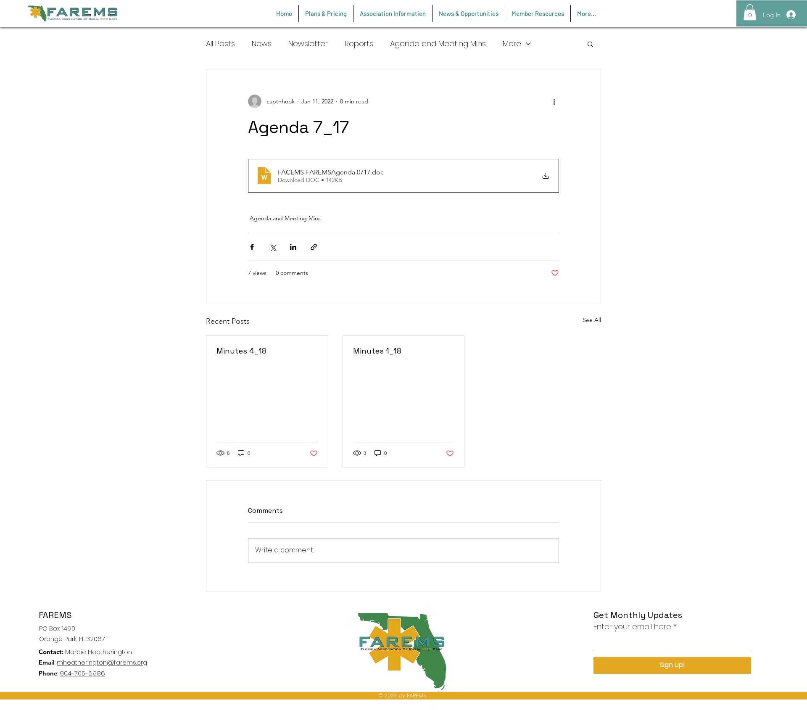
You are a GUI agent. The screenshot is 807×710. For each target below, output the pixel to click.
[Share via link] (314, 247)
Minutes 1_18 (377, 351)
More (512, 43)
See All (592, 320)
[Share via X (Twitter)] (273, 247)
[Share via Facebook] (252, 247)
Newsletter (308, 43)
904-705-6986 (82, 673)
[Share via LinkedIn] (293, 247)
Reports (359, 43)
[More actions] (554, 101)
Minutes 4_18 (241, 351)
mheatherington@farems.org (102, 662)
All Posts (220, 43)
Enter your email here (632, 627)
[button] (750, 12)
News (262, 43)
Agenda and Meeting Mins (438, 43)
